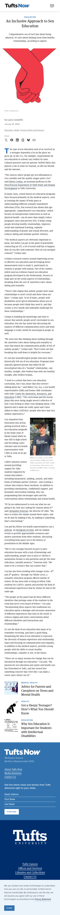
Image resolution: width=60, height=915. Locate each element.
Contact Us (10, 777)
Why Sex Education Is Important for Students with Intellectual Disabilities (36, 730)
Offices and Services (30, 868)
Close (9, 908)
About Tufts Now (13, 769)
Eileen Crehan (16, 181)
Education (30, 17)
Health (16, 130)
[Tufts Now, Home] (17, 6)
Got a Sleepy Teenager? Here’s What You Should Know (37, 709)
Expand (43, 436)
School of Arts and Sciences (32, 130)
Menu (53, 6)
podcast (8, 529)
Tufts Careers (30, 864)
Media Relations (13, 773)
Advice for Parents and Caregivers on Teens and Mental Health (37, 690)
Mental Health (29, 683)
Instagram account (25, 529)
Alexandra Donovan (18, 510)
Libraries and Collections (30, 872)
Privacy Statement (43, 899)
